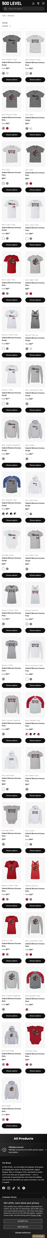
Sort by (4, 23)
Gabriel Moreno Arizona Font (34, 64)
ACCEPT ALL (23, 1221)
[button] (38, 3)
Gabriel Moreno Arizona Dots (11, 119)
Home (4, 15)
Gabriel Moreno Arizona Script (11, 63)
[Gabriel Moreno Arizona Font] (35, 44)
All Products (11, 15)
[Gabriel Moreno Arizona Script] (12, 44)
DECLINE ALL (23, 1227)
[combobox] (23, 9)
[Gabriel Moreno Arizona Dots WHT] (12, 99)
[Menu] (43, 3)
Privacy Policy (36, 1215)
